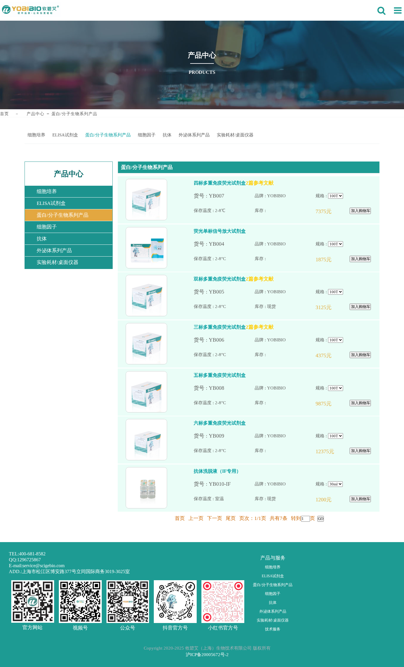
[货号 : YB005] (224, 291)
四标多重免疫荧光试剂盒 (220, 182)
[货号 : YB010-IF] (224, 484)
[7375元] (331, 211)
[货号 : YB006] (224, 340)
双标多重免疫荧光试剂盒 (220, 278)
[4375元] (331, 355)
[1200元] (331, 499)
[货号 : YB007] (224, 196)
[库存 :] (285, 210)
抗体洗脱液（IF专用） (217, 471)
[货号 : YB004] (224, 244)
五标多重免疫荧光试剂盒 (220, 375)
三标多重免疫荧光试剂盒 (220, 327)
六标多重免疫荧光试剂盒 (220, 422)
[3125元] (331, 307)
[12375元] (331, 451)
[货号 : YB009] (224, 436)
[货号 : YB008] (224, 388)
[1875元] (331, 259)
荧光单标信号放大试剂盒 (220, 231)
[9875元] (331, 403)
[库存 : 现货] (285, 306)
